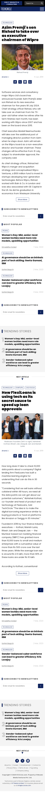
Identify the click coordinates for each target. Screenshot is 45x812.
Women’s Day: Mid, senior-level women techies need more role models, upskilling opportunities (20, 238)
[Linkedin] (25, 82)
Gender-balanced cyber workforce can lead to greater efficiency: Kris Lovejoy (22, 283)
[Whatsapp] (30, 82)
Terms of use (23, 768)
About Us (7, 765)
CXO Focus (30, 388)
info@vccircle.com (24, 785)
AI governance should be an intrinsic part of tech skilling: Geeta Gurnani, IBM (22, 260)
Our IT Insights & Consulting (11, 3)
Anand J (5, 77)
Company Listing (22, 771)
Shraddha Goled (9, 247)
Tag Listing (34, 768)
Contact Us (37, 765)
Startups (19, 388)
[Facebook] (15, 82)
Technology (8, 23)
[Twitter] (20, 82)
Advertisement (25, 765)
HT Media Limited (18, 783)
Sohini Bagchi (8, 269)
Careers (15, 765)
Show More (22, 199)
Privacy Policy (12, 768)
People (5, 231)
